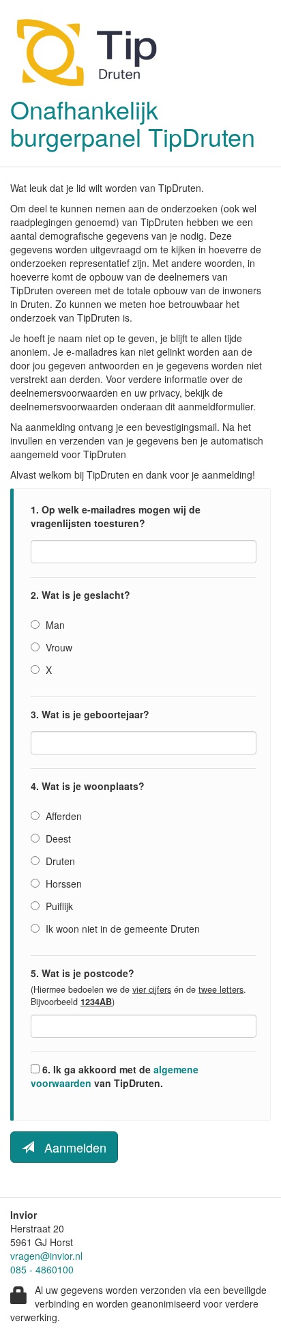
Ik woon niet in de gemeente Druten (121, 928)
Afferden (62, 816)
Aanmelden (70, 1147)
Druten (59, 861)
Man (54, 625)
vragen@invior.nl (46, 1255)
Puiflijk (58, 906)
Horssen (62, 883)
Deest (57, 838)
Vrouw (57, 647)
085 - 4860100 (42, 1269)
